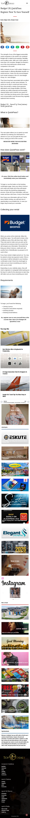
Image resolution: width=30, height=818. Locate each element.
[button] (2, 47)
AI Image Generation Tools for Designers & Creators (15, 373)
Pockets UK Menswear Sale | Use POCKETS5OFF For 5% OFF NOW (15, 663)
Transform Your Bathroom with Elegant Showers (12, 536)
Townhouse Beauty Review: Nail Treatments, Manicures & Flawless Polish (14, 457)
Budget (5, 20)
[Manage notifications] (27, 815)
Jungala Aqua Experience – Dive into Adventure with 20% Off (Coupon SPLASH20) (14, 726)
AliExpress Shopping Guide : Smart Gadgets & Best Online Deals (14, 521)
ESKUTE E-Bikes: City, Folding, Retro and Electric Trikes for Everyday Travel (14, 441)
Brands (2, 20)
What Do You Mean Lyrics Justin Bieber (10, 632)
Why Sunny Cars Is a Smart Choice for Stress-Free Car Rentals (13, 473)
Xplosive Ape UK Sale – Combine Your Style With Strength (14, 695)
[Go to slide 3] (14, 599)
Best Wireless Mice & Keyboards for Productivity (13, 350)
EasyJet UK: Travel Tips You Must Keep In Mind (14, 395)
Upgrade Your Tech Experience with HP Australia (12, 489)
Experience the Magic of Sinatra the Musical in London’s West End (14, 505)
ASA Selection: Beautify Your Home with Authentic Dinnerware (13, 710)
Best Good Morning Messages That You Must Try (12, 647)
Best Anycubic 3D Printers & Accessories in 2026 (12, 551)
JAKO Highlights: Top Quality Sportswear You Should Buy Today (14, 617)
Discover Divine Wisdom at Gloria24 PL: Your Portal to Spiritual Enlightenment (14, 679)
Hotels (9, 20)
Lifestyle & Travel (14, 20)
